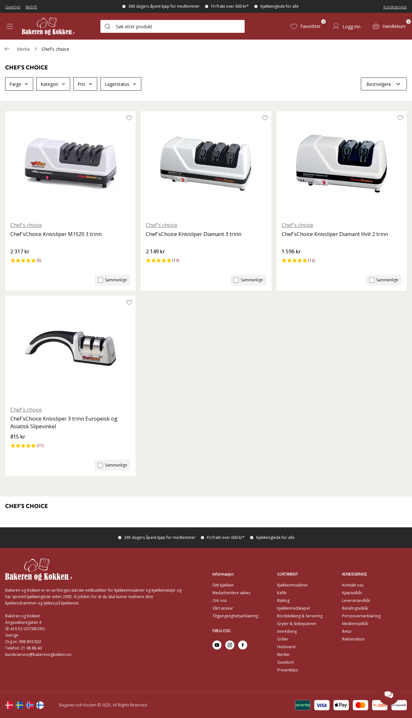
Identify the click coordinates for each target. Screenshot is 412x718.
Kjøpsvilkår (352, 592)
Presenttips (287, 670)
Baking (283, 600)
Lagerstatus (117, 84)
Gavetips (12, 7)
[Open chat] (389, 695)
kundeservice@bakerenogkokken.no (38, 654)
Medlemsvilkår (355, 623)
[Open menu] (10, 26)
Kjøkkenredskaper (293, 608)
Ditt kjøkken (223, 585)
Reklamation (353, 639)
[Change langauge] (9, 705)
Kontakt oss (352, 585)
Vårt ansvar (222, 608)
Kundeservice (395, 7)
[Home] (48, 26)
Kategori (49, 84)
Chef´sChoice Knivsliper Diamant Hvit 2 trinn (335, 234)
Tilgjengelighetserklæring (235, 616)
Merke (23, 49)
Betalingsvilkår (355, 608)
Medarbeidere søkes (231, 592)
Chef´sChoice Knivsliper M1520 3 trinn (56, 234)
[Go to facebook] (242, 645)
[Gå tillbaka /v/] (7, 49)
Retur (347, 631)
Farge (15, 84)
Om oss (219, 600)
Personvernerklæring (361, 616)
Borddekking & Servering (300, 616)
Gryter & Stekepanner (296, 623)
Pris (81, 84)
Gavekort (285, 662)
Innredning (287, 631)
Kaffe (281, 592)
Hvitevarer (286, 647)
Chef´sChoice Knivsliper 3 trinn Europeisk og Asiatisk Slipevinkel (63, 422)
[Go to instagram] (229, 645)
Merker (283, 654)
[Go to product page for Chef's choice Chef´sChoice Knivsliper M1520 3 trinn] (70, 163)
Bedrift (31, 7)
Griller (282, 639)
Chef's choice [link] (55, 49)
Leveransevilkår (356, 600)
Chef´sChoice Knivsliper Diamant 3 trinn (193, 234)
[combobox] (172, 26)
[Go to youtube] (216, 645)
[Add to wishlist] (129, 117)
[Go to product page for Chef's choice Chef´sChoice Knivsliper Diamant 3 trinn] (206, 163)
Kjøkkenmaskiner (292, 585)
